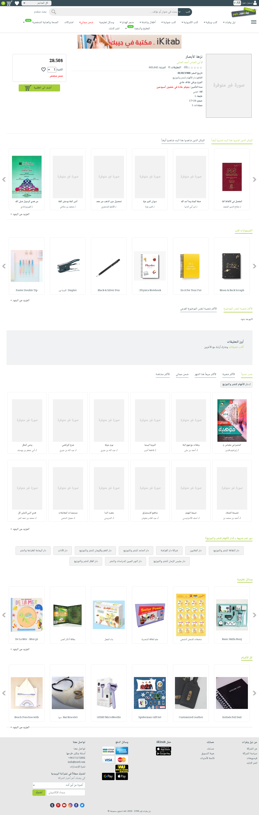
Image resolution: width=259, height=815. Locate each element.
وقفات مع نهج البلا (191, 445)
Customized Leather (191, 717)
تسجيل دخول (247, 3)
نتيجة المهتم (191, 513)
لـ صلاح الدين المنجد (232, 207)
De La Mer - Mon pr (26, 639)
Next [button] (4, 179)
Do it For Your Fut (191, 290)
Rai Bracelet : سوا (68, 717)
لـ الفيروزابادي (27, 207)
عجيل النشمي (67, 518)
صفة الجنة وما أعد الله (191, 201)
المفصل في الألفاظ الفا (232, 201)
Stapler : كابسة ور (68, 290)
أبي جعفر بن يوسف (26, 450)
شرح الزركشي (68, 445)
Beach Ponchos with (26, 717)
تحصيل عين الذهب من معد (109, 201)
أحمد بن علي (190, 450)
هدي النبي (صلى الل (27, 513)
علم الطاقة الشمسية (149, 639)
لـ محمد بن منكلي (68, 207)
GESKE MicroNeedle (109, 717)
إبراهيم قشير (231, 450)
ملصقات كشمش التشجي (191, 639)
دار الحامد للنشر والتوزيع (136, 550)
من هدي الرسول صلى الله (26, 201)
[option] (232, 179)
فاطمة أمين (149, 450)
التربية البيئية (150, 445)
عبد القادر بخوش (148, 518)
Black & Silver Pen (109, 290)
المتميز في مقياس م (232, 445)
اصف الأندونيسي (190, 518)
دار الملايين (195, 550)
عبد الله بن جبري (108, 450)
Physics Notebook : (150, 290)
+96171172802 (76, 758)
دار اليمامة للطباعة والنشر (33, 550)
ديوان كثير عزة (150, 201)
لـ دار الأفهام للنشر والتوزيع (236, 384)
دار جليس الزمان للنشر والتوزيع (169, 561)
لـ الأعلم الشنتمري (108, 207)
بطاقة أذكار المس (67, 639)
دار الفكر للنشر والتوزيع (86, 561)
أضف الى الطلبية (42, 87)
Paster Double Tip (27, 290)
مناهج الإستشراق (150, 513)
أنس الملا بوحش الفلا (67, 201)
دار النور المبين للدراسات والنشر (125, 561)
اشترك (39, 792)
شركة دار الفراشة (169, 550)
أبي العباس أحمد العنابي (188, 62)
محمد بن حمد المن (26, 518)
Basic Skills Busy (232, 639)
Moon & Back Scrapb (232, 290)
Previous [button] (254, 179)
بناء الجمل (108, 639)
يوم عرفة (109, 445)
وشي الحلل (27, 445)
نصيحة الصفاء (232, 513)
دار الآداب (62, 550)
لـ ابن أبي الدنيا (190, 207)
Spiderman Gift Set (149, 717)
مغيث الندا (109, 513)
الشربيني (108, 518)
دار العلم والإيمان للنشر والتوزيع (95, 550)
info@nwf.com (76, 762)
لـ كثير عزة (150, 207)
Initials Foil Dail (232, 717)
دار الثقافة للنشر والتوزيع (226, 550)
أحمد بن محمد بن (231, 518)
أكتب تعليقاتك (236, 347)
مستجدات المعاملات (68, 513)
